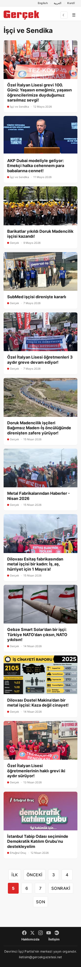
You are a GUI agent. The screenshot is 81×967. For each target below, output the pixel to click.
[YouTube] (48, 933)
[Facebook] (24, 933)
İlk (14, 874)
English (43, 3)
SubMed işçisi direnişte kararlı (36, 296)
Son (40, 901)
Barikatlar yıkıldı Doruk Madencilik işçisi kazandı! (40, 234)
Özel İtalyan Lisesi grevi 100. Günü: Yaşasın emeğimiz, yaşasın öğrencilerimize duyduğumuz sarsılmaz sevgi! (39, 93)
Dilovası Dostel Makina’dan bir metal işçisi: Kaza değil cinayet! (38, 703)
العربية (57, 3)
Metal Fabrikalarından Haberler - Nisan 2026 (38, 496)
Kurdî (71, 3)
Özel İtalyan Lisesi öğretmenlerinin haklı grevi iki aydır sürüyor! (36, 770)
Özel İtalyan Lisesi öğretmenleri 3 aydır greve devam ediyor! (40, 360)
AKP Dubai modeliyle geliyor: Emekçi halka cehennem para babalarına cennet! (35, 165)
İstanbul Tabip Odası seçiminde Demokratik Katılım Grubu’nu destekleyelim (37, 841)
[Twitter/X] (32, 933)
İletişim (54, 939)
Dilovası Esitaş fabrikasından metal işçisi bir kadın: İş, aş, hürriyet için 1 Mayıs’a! (35, 564)
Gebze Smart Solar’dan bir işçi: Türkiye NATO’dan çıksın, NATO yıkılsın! (37, 634)
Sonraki (60, 888)
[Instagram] (40, 933)
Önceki (35, 874)
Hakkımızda (30, 939)
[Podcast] (56, 933)
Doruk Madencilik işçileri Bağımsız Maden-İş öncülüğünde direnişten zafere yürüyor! (39, 427)
